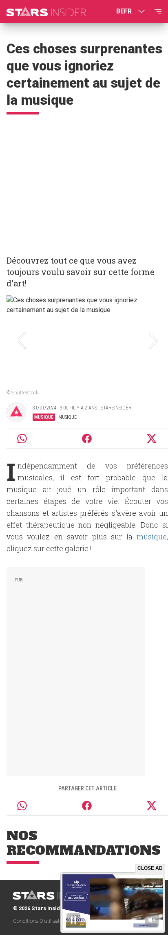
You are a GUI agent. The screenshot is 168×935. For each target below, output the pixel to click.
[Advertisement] (84, 181)
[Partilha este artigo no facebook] (87, 438)
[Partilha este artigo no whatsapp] (22, 438)
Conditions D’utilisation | (42, 921)
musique (152, 536)
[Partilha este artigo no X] (152, 438)
